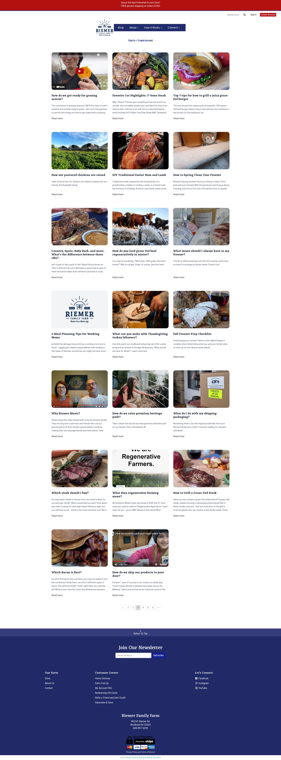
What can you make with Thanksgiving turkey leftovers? (140, 335)
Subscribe (158, 655)
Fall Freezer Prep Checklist (192, 334)
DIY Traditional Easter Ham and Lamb (139, 175)
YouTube (202, 688)
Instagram (203, 683)
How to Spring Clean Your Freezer (197, 175)
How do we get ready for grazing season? (74, 97)
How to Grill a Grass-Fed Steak (195, 493)
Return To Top (140, 633)
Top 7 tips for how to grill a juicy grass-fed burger (201, 97)
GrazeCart (157, 757)
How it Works (152, 27)
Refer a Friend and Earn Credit (110, 697)
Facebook (203, 678)
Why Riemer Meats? (66, 413)
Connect (173, 27)
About (133, 27)
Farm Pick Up (102, 683)
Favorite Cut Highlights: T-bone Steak (139, 95)
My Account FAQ (103, 688)
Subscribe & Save (104, 702)
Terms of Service (148, 752)
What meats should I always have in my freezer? (201, 253)
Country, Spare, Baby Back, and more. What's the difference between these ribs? (78, 255)
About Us (49, 683)
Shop (121, 27)
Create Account (268, 14)
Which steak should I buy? (70, 493)
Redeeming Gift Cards (106, 692)
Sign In (254, 14)
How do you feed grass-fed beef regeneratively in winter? (134, 253)
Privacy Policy (131, 752)
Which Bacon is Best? (67, 572)
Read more (57, 118)
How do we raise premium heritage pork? (137, 415)
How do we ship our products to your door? (138, 574)
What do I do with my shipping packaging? (195, 415)
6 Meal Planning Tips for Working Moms (75, 335)
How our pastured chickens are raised (78, 175)
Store (47, 678)
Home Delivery (102, 678)
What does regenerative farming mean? (135, 494)
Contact (49, 688)
